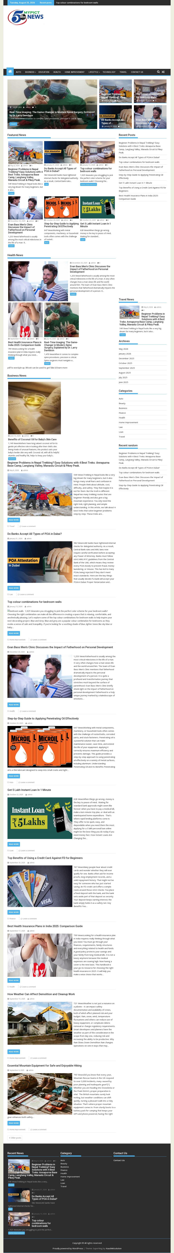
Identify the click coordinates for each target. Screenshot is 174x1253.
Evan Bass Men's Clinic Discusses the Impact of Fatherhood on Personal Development (96, 2)
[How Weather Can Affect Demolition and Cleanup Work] (39, 1003)
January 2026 (125, 353)
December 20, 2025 (73, 107)
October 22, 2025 (89, 220)
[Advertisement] (87, 48)
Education (44, 72)
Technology (109, 72)
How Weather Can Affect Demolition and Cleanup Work (41, 994)
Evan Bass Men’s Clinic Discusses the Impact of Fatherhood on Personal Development (60, 647)
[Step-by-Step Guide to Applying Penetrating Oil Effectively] (39, 727)
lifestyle (93, 72)
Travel (123, 72)
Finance (12, 918)
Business (29, 72)
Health (57, 72)
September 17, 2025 (18, 339)
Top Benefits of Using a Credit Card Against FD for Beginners (45, 858)
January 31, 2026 (110, 126)
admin (86, 107)
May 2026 (123, 349)
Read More (14, 520)
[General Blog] (10, 70)
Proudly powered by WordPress (68, 1248)
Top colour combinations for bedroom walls (34, 601)
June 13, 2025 (15, 436)
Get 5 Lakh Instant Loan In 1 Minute (29, 790)
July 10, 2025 (51, 339)
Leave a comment (28, 526)
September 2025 (127, 368)
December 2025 (126, 358)
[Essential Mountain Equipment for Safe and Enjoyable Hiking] (39, 1074)
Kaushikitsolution (114, 1248)
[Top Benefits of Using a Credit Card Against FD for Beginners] (39, 867)
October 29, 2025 (53, 220)
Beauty (122, 403)
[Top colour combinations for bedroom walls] (15, 611)
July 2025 (123, 377)
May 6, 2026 (109, 100)
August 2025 (125, 372)
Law (46, 184)
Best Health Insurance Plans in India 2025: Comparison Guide (45, 926)
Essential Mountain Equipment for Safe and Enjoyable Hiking (44, 1065)
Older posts (16, 1137)
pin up (22, 367)
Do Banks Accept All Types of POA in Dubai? (34, 533)
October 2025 (125, 363)
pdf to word (13, 367)
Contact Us (137, 72)
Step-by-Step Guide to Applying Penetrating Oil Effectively (43, 718)
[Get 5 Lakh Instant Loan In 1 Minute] (39, 799)
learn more (62, 367)
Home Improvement (75, 72)
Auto (18, 72)
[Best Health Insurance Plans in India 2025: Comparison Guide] (39, 935)
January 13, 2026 (145, 100)
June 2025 (123, 382)
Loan (83, 239)
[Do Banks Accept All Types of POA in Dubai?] (39, 543)
